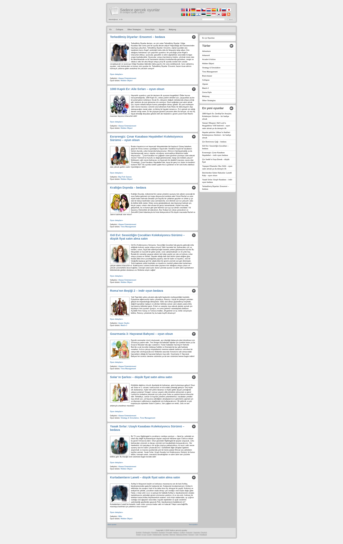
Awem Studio (123, 323)
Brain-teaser (207, 76)
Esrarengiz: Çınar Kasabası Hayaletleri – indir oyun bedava (215, 154)
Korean (191, 535)
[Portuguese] (183, 16)
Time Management (128, 227)
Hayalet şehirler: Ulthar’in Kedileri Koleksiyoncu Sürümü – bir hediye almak (216, 135)
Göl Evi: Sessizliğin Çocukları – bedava (215, 147)
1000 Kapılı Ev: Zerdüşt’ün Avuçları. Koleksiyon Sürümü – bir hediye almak (217, 116)
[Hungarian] (208, 16)
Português (146, 532)
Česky (149, 535)
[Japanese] (228, 11)
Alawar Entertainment (127, 78)
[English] (183, 11)
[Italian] (218, 11)
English (138, 532)
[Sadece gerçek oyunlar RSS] (228, 16)
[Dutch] (208, 11)
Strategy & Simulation (130, 418)
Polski (138, 535)
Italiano (176, 532)
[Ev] (114, 11)
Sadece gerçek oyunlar (140, 10)
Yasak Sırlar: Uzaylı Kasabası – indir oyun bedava (217, 181)
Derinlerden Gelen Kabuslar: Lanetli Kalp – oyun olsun (217, 174)
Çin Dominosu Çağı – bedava (214, 142)
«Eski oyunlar (111, 524)
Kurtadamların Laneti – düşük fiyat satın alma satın (145, 477)
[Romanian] (188, 16)
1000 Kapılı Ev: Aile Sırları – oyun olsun (137, 89)
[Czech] (203, 11)
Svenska (196, 532)
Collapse (119, 30)
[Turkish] (223, 16)
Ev (122, 19)
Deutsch (204, 532)
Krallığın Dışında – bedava (128, 187)
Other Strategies (134, 30)
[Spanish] (213, 11)
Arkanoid (206, 55)
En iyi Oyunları (208, 38)
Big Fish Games (125, 177)
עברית (144, 535)
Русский (169, 532)
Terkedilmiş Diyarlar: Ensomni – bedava (137, 37)
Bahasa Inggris (181, 535)
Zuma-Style (149, 30)
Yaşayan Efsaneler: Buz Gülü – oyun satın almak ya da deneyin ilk (217, 167)
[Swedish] (193, 16)
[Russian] (223, 11)
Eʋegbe (166, 535)
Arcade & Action (209, 59)
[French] (188, 11)
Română (154, 532)
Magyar (172, 535)
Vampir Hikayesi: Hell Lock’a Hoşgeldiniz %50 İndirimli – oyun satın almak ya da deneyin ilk (216, 125)
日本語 (182, 532)
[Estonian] (203, 16)
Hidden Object (126, 81)
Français (189, 532)
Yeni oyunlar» (193, 524)
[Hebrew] (198, 16)
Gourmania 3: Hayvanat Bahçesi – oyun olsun (141, 333)
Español (162, 532)
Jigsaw (162, 30)
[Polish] (198, 11)
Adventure (206, 51)
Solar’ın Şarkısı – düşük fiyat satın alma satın (141, 377)
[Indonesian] (213, 16)
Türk (196, 535)
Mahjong (172, 30)
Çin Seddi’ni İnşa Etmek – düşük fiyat (215, 160)
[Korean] (218, 16)
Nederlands (157, 535)
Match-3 (124, 325)
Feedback (203, 535)
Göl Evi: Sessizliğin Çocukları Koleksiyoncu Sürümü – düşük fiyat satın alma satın (147, 236)
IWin (120, 516)
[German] (193, 11)
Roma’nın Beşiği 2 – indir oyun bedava (136, 290)
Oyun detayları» (116, 74)
